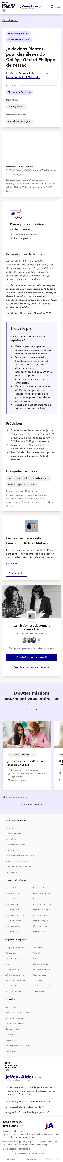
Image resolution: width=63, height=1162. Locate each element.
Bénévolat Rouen (12, 893)
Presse (8, 1040)
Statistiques (10, 1051)
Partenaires (10, 1034)
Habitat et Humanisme (15, 980)
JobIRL (36, 958)
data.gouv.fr (34, 1107)
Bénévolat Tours (12, 909)
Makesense (10, 953)
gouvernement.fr (39, 1101)
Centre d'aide (11, 1007)
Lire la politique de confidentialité (17, 1149)
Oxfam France (39, 947)
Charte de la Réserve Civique (18, 1012)
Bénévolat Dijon (40, 915)
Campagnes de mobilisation (17, 1045)
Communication (12, 1029)
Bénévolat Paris (12, 888)
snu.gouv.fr (11, 1112)
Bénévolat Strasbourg (14, 915)
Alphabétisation (12, 839)
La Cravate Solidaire (41, 964)
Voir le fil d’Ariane (10, 20)
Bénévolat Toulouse (41, 893)
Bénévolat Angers (40, 920)
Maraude (9, 828)
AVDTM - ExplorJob (14, 958)
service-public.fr (13, 1107)
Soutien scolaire (12, 850)
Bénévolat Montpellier (42, 904)
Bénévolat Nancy (12, 926)
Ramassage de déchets (15, 844)
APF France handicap (14, 975)
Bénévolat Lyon (12, 904)
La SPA (8, 964)
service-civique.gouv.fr (34, 1112)
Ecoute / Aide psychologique (18, 866)
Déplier (10, 563)
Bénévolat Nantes (40, 926)
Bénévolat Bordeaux (14, 920)
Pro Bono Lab (38, 991)
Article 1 (36, 953)
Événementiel (11, 872)
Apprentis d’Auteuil (13, 991)
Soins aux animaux (13, 833)
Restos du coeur (40, 975)
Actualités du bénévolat (15, 1023)
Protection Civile (12, 985)
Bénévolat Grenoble (41, 898)
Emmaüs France (12, 969)
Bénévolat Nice (12, 931)
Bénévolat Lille (39, 888)
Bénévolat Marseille (41, 909)
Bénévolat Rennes (13, 898)
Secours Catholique (41, 969)
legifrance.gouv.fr (14, 1101)
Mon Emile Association (43, 985)
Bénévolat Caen (39, 931)
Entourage (37, 980)
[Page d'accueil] (32, 7)
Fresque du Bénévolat (14, 1018)
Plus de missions (30, 804)
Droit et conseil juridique (16, 861)
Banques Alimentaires (14, 947)
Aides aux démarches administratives (21, 855)
